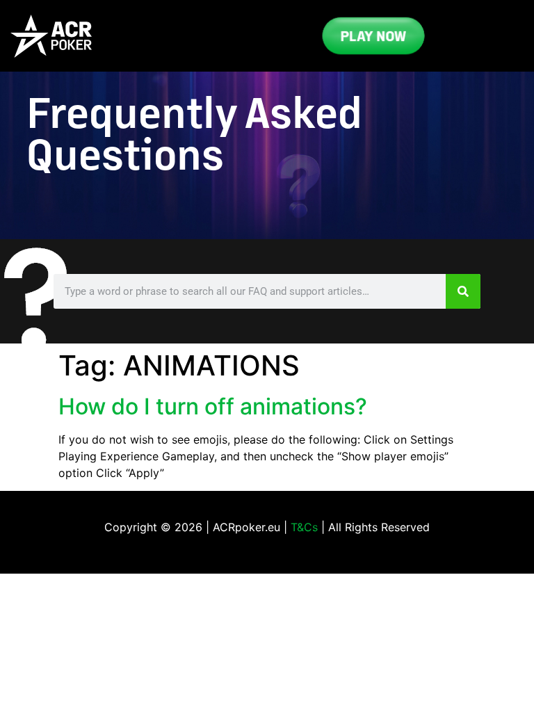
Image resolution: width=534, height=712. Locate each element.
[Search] (463, 291)
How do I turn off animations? (212, 406)
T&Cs (304, 527)
